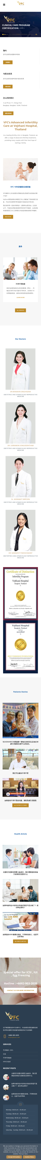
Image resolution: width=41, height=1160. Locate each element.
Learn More (15, 300)
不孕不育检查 (7, 1058)
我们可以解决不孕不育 (20, 773)
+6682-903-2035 (13, 1035)
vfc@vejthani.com (14, 1037)
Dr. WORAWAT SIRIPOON (20, 499)
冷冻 (4, 1054)
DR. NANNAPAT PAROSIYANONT (20, 553)
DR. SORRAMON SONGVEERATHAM (21, 445)
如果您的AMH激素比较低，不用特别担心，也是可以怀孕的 (20, 935)
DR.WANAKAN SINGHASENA (20, 392)
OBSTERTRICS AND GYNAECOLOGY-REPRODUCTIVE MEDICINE (20, 557)
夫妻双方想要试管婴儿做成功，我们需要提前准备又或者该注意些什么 (20, 873)
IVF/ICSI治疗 (7, 1062)
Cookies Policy (29, 1157)
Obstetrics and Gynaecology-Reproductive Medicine (20, 395)
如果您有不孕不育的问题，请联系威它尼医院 (20, 800)
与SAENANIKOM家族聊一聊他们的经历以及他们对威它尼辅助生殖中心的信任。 (20, 743)
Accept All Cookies (14, 1157)
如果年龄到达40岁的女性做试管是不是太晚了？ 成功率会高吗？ (20, 906)
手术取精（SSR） (8, 1050)
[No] (39, 1152)
